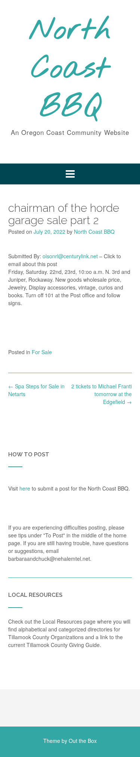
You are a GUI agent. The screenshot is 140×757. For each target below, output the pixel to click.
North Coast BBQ (70, 69)
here (24, 488)
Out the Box (83, 740)
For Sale (42, 352)
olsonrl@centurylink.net (70, 256)
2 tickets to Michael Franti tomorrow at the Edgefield (101, 393)
